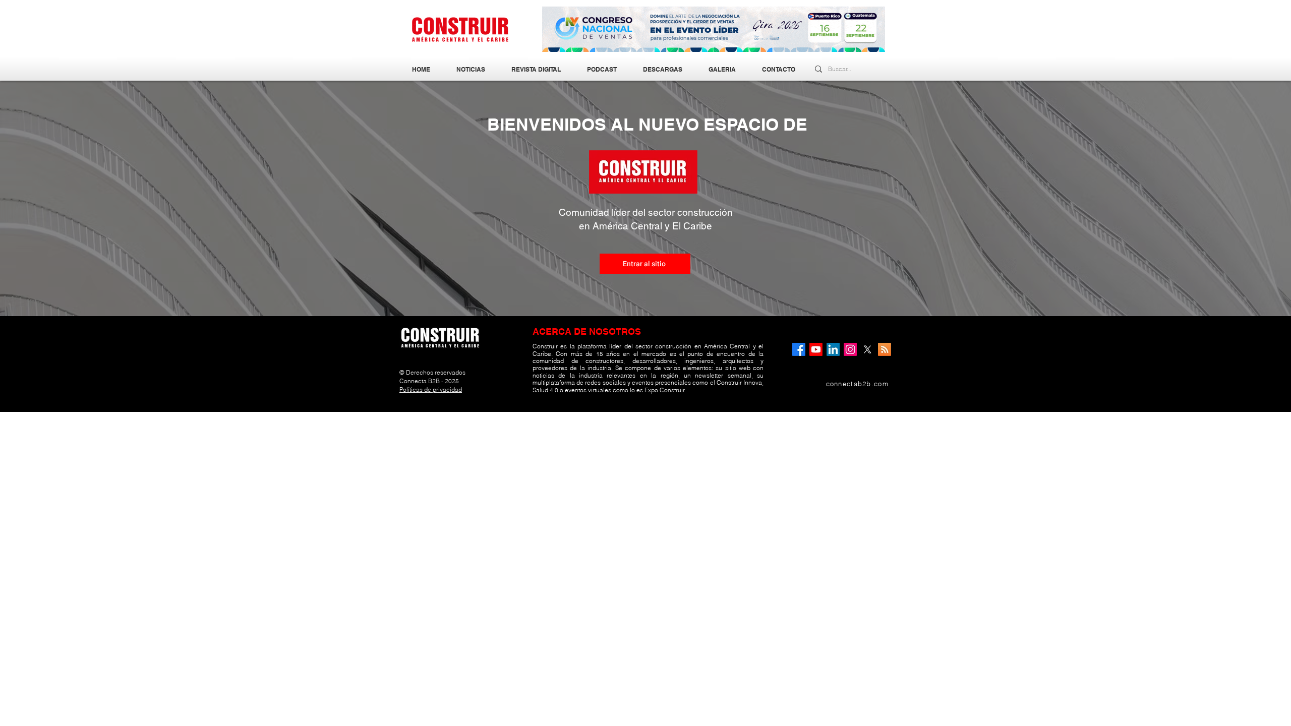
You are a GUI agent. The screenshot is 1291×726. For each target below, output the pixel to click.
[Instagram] (850, 349)
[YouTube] (816, 349)
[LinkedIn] (833, 349)
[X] (867, 349)
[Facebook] (798, 349)
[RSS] (884, 349)
